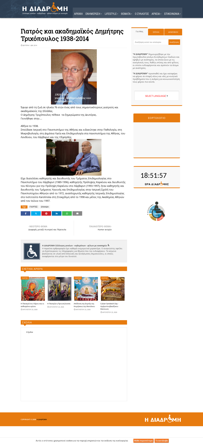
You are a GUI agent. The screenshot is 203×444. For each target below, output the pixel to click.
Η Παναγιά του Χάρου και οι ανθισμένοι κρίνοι (32, 305)
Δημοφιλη (173, 32)
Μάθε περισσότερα (143, 441)
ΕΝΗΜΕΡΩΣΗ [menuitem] (92, 13)
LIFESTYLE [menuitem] (111, 13)
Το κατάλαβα (161, 441)
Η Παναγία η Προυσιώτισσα (58, 303)
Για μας (139, 31)
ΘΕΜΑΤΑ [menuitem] (125, 13)
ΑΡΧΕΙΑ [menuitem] (156, 13)
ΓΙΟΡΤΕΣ (34, 206)
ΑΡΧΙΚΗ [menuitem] (78, 13)
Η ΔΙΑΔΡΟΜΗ (42, 419)
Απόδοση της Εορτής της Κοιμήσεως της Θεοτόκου (84, 305)
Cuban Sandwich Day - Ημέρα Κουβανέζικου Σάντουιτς (109, 306)
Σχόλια (156, 32)
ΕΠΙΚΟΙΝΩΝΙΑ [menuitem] (171, 13)
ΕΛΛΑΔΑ (45, 206)
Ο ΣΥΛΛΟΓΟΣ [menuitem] (142, 13)
